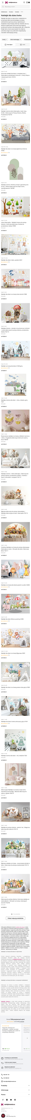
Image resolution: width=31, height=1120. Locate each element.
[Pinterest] (15, 1100)
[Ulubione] (24, 2)
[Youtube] (11, 1100)
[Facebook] (3, 1100)
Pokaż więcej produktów (15, 918)
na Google (21, 1021)
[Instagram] (7, 1100)
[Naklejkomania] (15, 1104)
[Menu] (2, 2)
